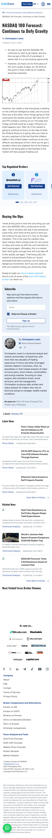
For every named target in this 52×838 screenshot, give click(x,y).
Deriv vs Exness (11, 723)
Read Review (13, 194)
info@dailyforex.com (11, 764)
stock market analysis (31, 273)
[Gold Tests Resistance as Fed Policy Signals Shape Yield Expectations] (10, 510)
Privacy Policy (10, 696)
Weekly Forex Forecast (14, 747)
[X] (10, 669)
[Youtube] (39, 669)
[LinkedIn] (20, 347)
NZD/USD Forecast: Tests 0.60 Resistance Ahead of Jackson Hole (34, 561)
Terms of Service (11, 692)
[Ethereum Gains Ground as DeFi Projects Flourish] (10, 475)
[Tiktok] (32, 669)
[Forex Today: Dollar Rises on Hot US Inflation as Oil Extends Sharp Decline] (10, 426)
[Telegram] (24, 669)
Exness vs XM (10, 707)
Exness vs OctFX (11, 711)
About (6, 679)
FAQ (5, 684)
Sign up (26, 320)
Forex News (8, 443)
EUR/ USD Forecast (12, 742)
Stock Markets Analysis (32, 13)
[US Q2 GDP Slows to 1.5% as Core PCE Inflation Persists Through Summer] (10, 451)
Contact (7, 688)
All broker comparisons (14, 728)
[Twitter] (25, 347)
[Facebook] (4, 669)
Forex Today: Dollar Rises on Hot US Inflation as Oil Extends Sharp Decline (35, 429)
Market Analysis (11, 755)
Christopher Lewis (31, 339)
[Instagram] (47, 669)
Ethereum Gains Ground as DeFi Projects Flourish (34, 478)
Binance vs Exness (12, 715)
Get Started (13, 186)
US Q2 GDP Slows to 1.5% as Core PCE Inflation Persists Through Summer (35, 454)
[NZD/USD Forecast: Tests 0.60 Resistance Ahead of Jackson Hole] (10, 558)
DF (3, 13)
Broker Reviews (11, 751)
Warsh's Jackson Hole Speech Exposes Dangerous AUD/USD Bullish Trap (35, 537)
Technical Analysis (13, 13)
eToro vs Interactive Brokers (17, 719)
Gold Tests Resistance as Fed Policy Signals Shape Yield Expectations (33, 513)
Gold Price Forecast (13, 738)
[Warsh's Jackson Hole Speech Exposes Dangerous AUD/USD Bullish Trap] (10, 541)
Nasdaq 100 (17, 413)
